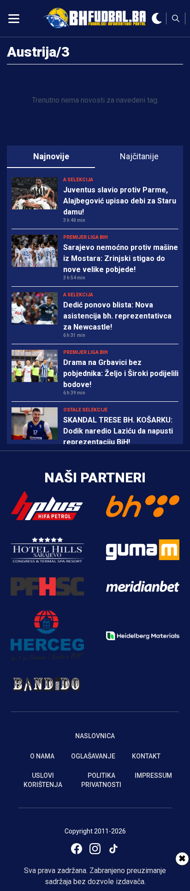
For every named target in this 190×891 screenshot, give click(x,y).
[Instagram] (95, 848)
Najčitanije (139, 156)
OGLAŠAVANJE (93, 756)
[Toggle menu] (14, 18)
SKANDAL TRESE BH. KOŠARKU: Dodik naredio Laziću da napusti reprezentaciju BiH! (118, 431)
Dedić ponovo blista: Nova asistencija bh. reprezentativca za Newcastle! (117, 316)
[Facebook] (76, 848)
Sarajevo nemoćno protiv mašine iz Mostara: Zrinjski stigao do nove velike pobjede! (120, 258)
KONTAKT (146, 756)
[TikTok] (113, 848)
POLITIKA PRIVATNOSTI (101, 780)
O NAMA (42, 756)
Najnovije (51, 156)
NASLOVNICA (95, 736)
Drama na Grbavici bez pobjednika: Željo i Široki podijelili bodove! (120, 373)
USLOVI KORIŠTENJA (43, 780)
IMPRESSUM (153, 775)
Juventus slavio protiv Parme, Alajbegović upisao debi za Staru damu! (119, 200)
